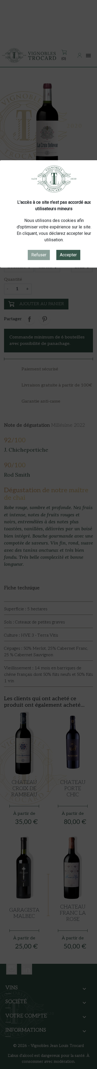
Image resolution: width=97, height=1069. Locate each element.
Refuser (38, 254)
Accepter (68, 254)
